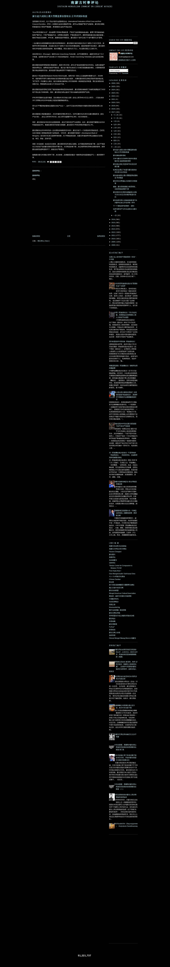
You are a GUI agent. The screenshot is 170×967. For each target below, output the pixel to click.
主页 (68, 236)
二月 (115, 147)
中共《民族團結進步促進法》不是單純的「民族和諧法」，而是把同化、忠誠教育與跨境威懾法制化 (122, 455)
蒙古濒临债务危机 (119, 155)
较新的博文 (36, 236)
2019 (113, 106)
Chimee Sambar (115, 579)
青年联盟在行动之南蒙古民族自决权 (121, 616)
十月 (115, 121)
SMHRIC (112, 563)
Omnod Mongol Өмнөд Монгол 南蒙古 (122, 638)
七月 (115, 131)
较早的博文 (101, 236)
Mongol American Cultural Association (122, 593)
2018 (113, 109)
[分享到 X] (56, 162)
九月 (115, 124)
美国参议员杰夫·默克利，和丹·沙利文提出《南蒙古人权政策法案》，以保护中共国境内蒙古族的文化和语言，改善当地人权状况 (123, 666)
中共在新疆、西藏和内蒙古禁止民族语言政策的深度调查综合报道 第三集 (125, 747)
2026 (113, 83)
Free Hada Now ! (115, 571)
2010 (113, 239)
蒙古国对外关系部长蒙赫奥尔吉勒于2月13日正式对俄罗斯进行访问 (125, 194)
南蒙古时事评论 (85, 2)
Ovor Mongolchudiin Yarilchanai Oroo (122, 574)
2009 (113, 242)
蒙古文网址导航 (114, 613)
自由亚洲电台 (114, 602)
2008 (113, 245)
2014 (113, 226)
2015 (113, 222)
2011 (113, 235)
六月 (115, 134)
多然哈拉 (112, 630)
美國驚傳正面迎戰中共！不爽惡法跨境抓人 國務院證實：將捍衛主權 (125, 513)
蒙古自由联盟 (114, 590)
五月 (115, 137)
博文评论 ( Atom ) (43, 241)
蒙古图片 (112, 554)
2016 (113, 219)
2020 (113, 102)
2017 (113, 112)
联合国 (111, 582)
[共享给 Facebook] (58, 162)
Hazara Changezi (115, 551)
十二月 (116, 115)
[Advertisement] (68, 228)
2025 (113, 86)
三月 (115, 144)
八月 (115, 128)
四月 (115, 140)
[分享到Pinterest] (60, 162)
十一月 (116, 118)
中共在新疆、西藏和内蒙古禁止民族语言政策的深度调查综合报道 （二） (125, 786)
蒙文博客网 (113, 624)
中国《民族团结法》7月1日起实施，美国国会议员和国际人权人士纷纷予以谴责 (125, 315)
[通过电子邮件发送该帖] (48, 162)
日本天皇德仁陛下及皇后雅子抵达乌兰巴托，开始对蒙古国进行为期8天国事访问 (125, 757)
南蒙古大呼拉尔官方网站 (117, 549)
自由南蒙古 (113, 560)
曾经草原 (112, 635)
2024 (113, 89)
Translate (125, 73)
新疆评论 (112, 557)
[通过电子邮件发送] (51, 162)
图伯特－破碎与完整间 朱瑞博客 (120, 596)
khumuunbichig (114, 607)
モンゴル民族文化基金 (117, 576)
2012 (113, 232)
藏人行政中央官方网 (116, 588)
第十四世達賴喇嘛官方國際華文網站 (121, 585)
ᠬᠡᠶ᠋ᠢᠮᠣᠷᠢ (112, 627)
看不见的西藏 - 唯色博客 (117, 610)
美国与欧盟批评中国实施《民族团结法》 (122, 341)
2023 (113, 93)
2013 (113, 229)
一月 (115, 215)
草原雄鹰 (112, 621)
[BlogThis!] (53, 162)
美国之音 (112, 604)
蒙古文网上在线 (114, 632)
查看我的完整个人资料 (127, 60)
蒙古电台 (112, 618)
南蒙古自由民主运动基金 (117, 546)
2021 (113, 99)
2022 (113, 96)
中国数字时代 (114, 599)
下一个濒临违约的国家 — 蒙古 (123, 206)
